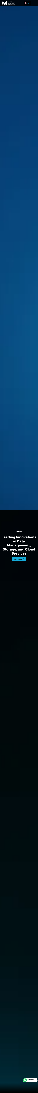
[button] (34, 3)
